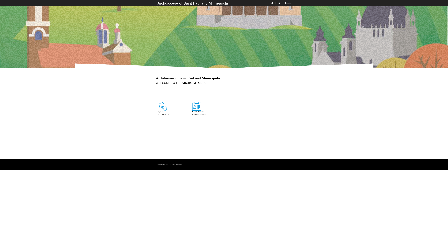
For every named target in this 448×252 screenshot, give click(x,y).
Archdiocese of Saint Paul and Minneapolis (193, 3)
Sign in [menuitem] (287, 3)
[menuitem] (272, 3)
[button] (279, 3)
